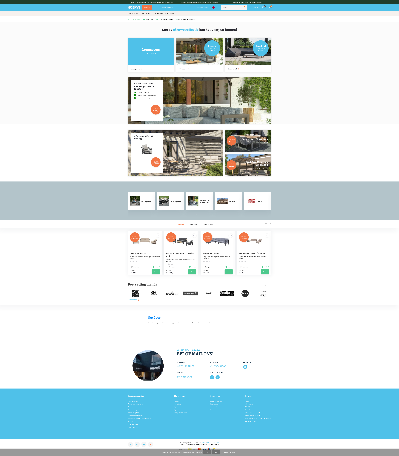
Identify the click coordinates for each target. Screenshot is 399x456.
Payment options (134, 413)
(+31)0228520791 (186, 366)
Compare (135, 267)
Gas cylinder (146, 13)
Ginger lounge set (211, 253)
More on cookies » (229, 452)
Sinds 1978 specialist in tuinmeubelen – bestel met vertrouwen (152, 2)
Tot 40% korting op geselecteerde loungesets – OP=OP (199, 2)
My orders (177, 404)
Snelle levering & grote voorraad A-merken (247, 2)
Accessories (159, 13)
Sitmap (130, 421)
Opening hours (133, 424)
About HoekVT (133, 401)
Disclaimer (131, 407)
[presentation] (197, 214)
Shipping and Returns (135, 416)
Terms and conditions (135, 404)
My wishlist (177, 410)
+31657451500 (218, 366)
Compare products (180, 413)
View (156, 272)
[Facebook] (212, 377)
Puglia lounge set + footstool (252, 253)
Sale (166, 13)
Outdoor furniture (133, 13)
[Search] (244, 7)
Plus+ (209, 443)
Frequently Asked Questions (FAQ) (139, 418)
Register (177, 401)
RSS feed (216, 443)
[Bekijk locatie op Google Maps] (245, 367)
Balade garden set (138, 253)
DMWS (203, 443)
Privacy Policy (132, 410)
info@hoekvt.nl (184, 376)
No (216, 452)
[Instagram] (218, 377)
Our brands (132, 300)
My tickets (177, 407)
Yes (207, 452)
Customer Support (201, 7)
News (172, 13)
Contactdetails (133, 427)
